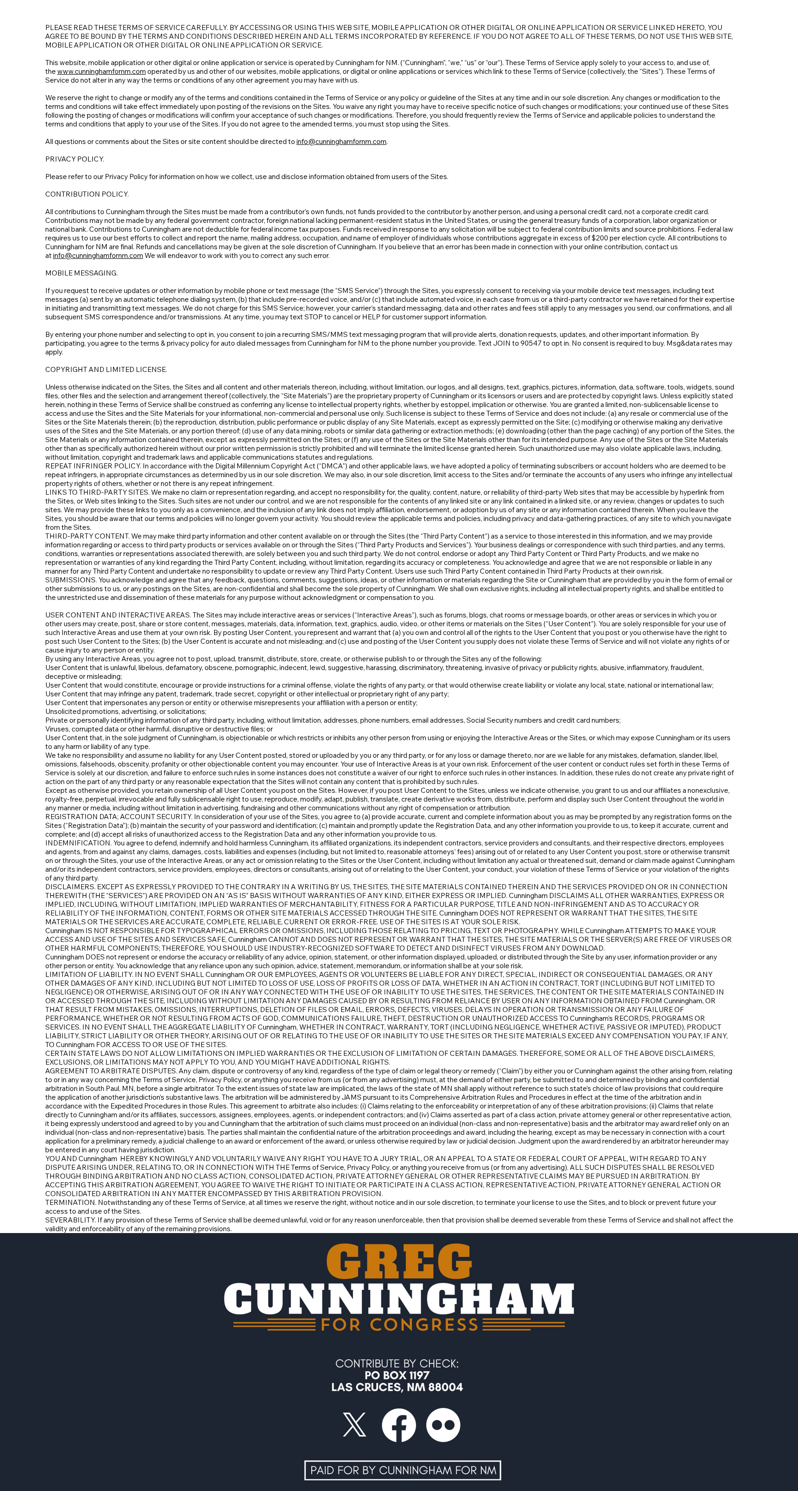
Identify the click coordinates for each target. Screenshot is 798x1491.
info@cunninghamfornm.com (341, 141)
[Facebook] (399, 1425)
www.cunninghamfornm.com (101, 71)
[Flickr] (443, 1425)
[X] (355, 1425)
